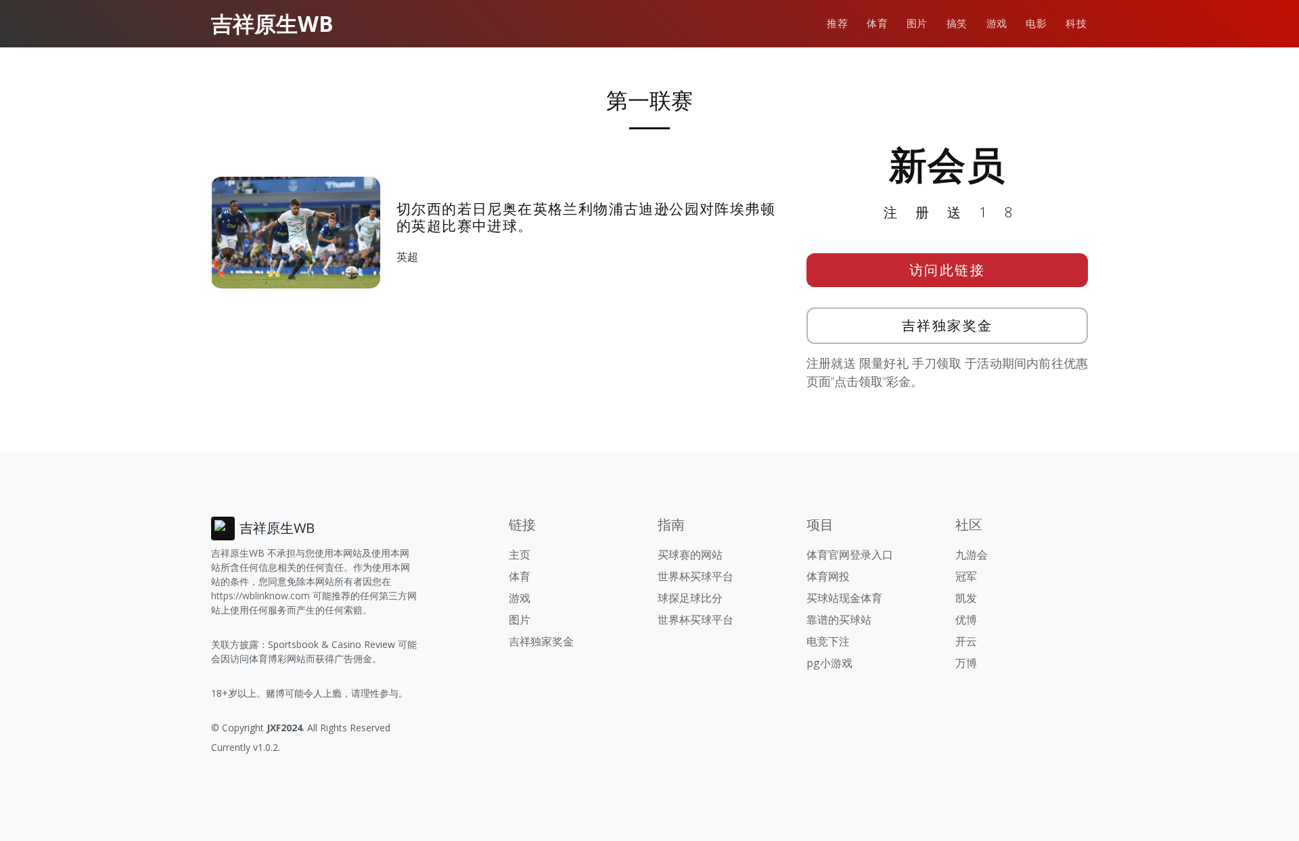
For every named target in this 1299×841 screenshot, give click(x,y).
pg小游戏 (829, 662)
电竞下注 (828, 641)
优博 (966, 619)
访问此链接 (947, 270)
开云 (966, 641)
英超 (410, 256)
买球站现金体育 (844, 597)
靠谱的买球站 (838, 619)
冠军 (966, 576)
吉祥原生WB (272, 23)
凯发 (966, 597)
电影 (1036, 23)
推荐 (837, 23)
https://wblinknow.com (260, 595)
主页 (519, 554)
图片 (917, 23)
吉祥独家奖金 (947, 325)
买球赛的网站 (690, 554)
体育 (877, 23)
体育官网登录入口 (849, 554)
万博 (966, 662)
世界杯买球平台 (695, 576)
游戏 (996, 23)
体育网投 (828, 576)
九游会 (971, 554)
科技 (1076, 23)
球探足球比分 (690, 597)
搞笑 (957, 23)
